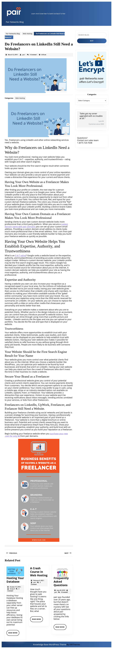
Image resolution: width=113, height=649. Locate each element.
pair (23, 55)
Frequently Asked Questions (61, 581)
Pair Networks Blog (15, 22)
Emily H (12, 589)
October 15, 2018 (15, 587)
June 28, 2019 (61, 590)
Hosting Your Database (15, 579)
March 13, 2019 (13, 55)
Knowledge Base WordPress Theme (49, 644)
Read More (13, 634)
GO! (92, 41)
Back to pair (60, 14)
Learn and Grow (37, 14)
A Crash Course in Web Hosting (38, 571)
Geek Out (52, 14)
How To (46, 14)
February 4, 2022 (38, 580)
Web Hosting (27, 34)
